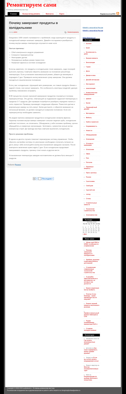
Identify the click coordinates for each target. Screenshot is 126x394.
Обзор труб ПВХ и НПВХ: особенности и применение (91, 244)
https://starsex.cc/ (89, 38)
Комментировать (73, 32)
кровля (88, 99)
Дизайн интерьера (92, 80)
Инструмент (90, 84)
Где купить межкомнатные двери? (89, 342)
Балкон (88, 43)
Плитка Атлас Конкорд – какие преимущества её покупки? (90, 296)
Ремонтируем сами (31, 4)
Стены (88, 198)
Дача (88, 71)
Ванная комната (92, 58)
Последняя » (47, 179)
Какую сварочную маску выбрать (91, 289)
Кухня (88, 103)
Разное (18, 165)
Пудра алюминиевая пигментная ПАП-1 (90, 322)
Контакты (50, 13)
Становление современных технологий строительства (90, 270)
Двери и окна (90, 75)
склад (88, 194)
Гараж (88, 67)
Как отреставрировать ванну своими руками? (90, 350)
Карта (61, 13)
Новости (89, 130)
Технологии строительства (89, 210)
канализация (90, 88)
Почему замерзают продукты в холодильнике (89, 252)
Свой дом (89, 186)
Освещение (90, 139)
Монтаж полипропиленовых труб (91, 368)
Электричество (91, 215)
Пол (87, 158)
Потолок (89, 162)
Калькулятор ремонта (31, 13)
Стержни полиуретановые (90, 329)
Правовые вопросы (89, 167)
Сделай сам (90, 190)
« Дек (85, 234)
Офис (88, 154)
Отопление (90, 149)
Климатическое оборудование (90, 93)
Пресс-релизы (91, 173)
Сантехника (90, 181)
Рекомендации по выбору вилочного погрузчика (90, 378)
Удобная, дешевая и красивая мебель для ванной (91, 261)
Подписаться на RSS (107, 14)
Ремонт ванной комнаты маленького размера (91, 305)
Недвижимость (91, 126)
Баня (88, 48)
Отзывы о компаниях (88, 144)
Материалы (90, 113)
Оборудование (91, 135)
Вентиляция (90, 62)
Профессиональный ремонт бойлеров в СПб (91, 314)
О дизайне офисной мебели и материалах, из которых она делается (91, 280)
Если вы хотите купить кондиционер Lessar (91, 359)
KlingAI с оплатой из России (93, 28)
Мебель (89, 117)
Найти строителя (92, 122)
